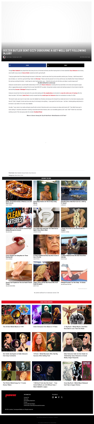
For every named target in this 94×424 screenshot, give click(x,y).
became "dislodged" (20, 89)
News (19, 175)
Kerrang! (38, 79)
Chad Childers (9, 57)
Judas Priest (25, 95)
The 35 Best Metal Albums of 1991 (13, 327)
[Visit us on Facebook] (59, 397)
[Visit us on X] (62, 397)
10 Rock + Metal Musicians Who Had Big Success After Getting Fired (45, 355)
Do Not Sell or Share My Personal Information (34, 405)
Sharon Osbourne (46, 84)
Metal (16, 175)
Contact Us (26, 397)
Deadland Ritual (38, 112)
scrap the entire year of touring (69, 93)
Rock (22, 175)
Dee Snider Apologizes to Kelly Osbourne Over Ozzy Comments (15, 355)
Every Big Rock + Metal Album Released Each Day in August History (76, 384)
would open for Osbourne (49, 95)
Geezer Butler (26, 73)
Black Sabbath (16, 70)
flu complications (48, 93)
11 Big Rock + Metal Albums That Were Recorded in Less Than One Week (75, 327)
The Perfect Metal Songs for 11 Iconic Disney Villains (14, 384)
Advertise (26, 399)
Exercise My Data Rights (29, 403)
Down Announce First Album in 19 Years (45, 327)
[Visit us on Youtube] (56, 397)
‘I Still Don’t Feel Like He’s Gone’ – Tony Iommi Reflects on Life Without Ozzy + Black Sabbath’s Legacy (45, 385)
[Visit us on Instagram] (53, 397)
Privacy (25, 402)
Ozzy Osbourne (74, 70)
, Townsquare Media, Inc (18, 409)
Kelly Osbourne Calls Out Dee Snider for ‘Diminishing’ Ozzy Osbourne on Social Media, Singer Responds (76, 356)
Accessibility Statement (29, 400)
